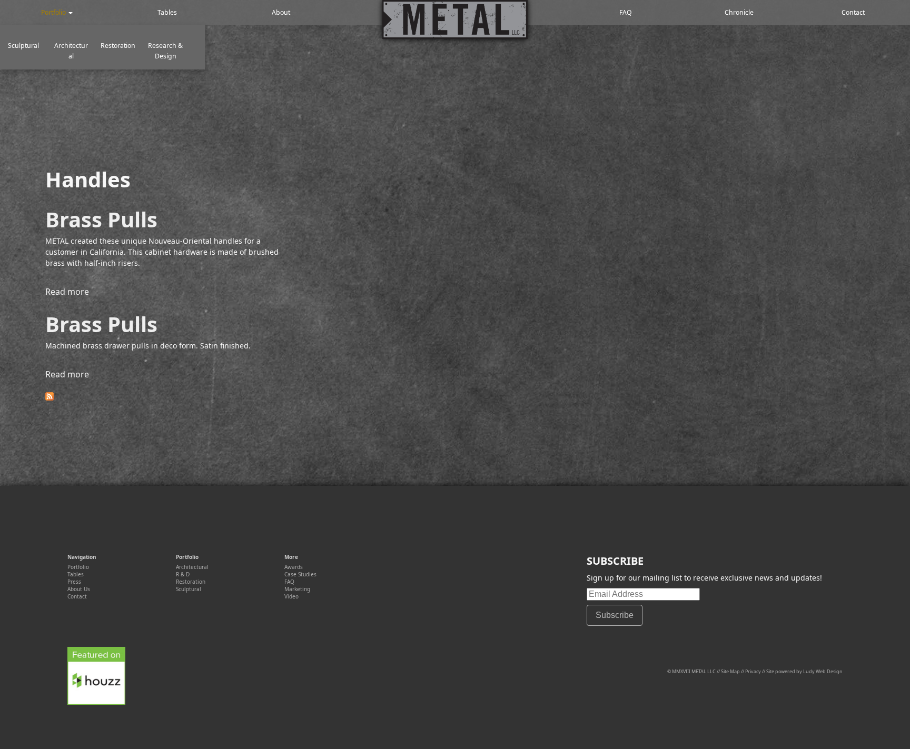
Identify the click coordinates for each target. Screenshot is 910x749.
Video (291, 596)
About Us (78, 589)
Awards (293, 567)
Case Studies (300, 574)
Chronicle (739, 12)
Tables (168, 12)
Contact (853, 12)
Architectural (71, 51)
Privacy (753, 671)
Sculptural (23, 45)
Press (74, 581)
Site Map (730, 671)
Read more (67, 291)
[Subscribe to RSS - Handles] (49, 397)
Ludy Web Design (823, 671)
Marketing (297, 589)
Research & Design (165, 51)
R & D (183, 574)
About (282, 12)
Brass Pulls (101, 219)
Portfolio (54, 12)
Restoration (118, 45)
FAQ (625, 12)
